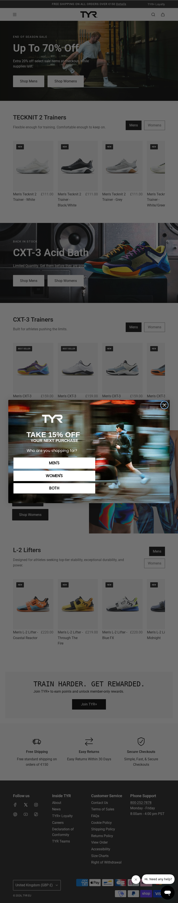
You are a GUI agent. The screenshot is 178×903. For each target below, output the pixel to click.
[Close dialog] (164, 405)
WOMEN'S (54, 475)
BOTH (54, 488)
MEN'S (54, 463)
